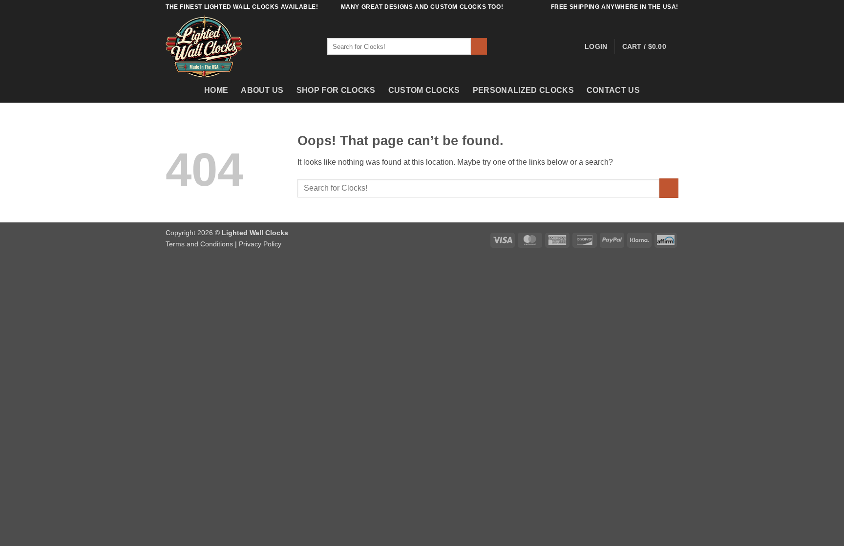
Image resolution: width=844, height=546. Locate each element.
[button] (596, 46)
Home (216, 90)
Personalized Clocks (523, 90)
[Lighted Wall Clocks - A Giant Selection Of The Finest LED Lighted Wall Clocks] (239, 46)
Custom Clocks (424, 90)
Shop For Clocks (336, 90)
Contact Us (613, 90)
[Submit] (479, 46)
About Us (262, 90)
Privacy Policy (260, 244)
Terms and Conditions (199, 244)
